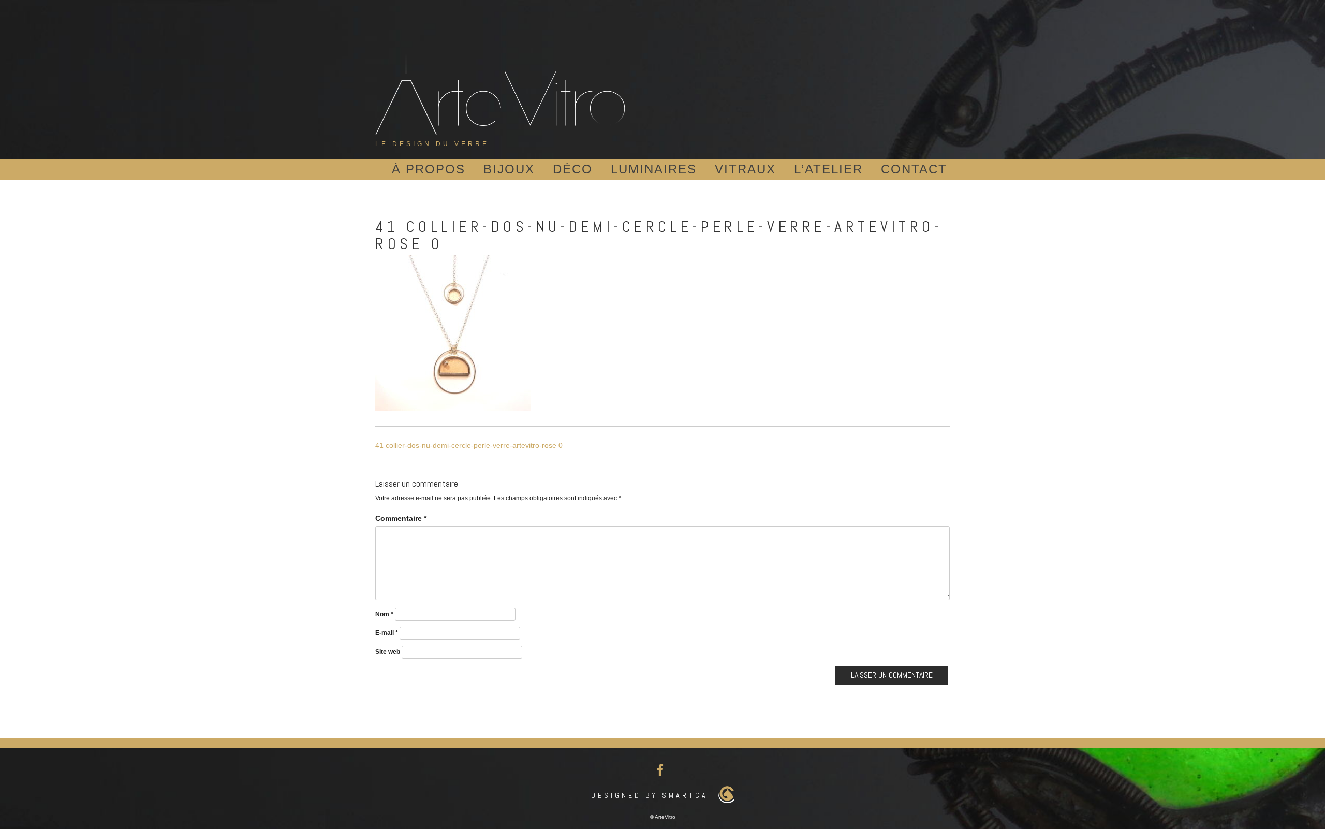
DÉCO (573, 169)
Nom (384, 614)
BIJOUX (509, 169)
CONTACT (914, 169)
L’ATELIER (828, 169)
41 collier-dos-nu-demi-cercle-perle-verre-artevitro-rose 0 (469, 445)
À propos (428, 169)
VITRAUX (745, 169)
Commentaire (400, 518)
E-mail (386, 632)
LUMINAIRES (654, 169)
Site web (387, 652)
